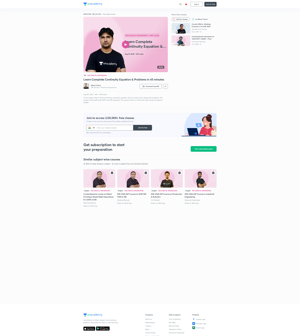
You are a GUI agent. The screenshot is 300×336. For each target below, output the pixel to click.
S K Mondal (155, 200)
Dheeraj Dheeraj (89, 203)
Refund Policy (174, 326)
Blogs (147, 329)
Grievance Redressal (176, 333)
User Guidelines (175, 319)
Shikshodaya (150, 322)
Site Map (172, 322)
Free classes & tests (109, 14)
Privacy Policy (150, 333)
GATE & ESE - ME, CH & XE (92, 14)
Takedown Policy (175, 329)
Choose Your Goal (119, 4)
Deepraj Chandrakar (192, 200)
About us (148, 319)
